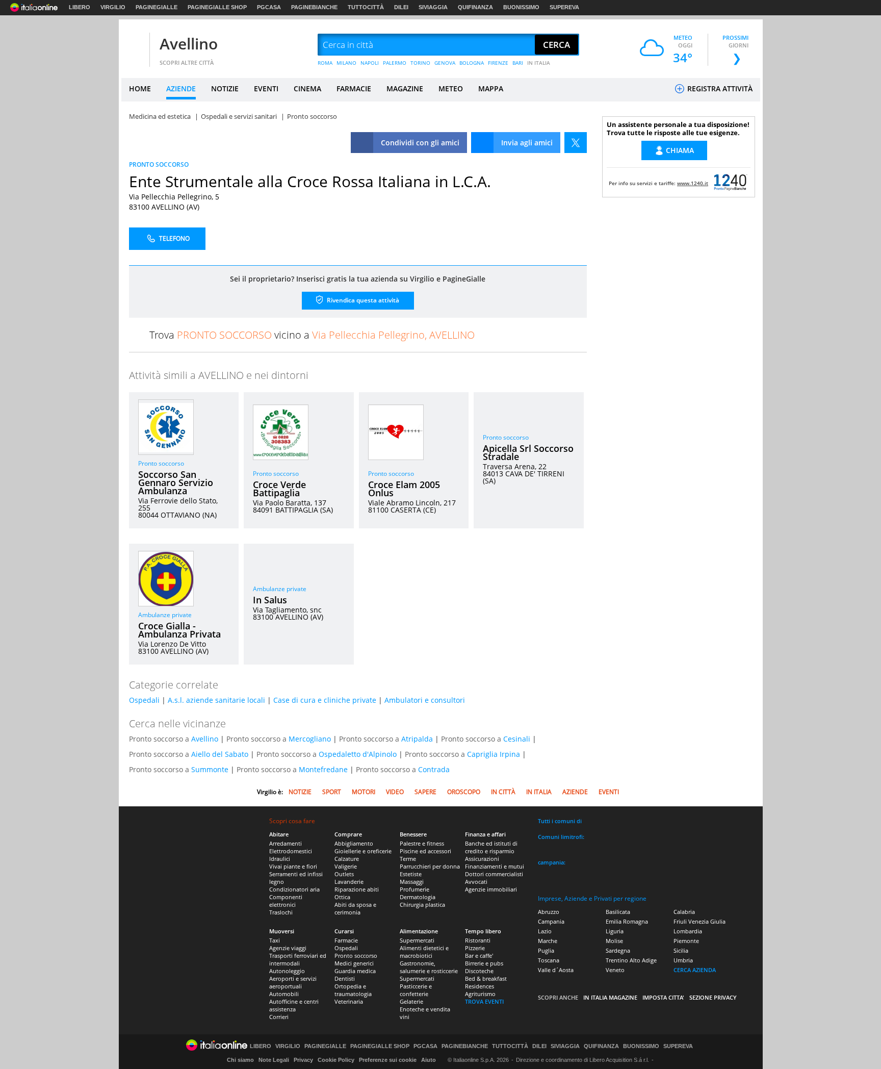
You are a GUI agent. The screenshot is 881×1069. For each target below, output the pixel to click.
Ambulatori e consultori (424, 700)
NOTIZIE (225, 88)
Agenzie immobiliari (491, 889)
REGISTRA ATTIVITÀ (719, 88)
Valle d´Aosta (556, 970)
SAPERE (425, 791)
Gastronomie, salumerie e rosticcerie (429, 967)
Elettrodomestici (290, 851)
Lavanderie (349, 881)
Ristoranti (477, 940)
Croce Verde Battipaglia (279, 488)
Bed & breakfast (486, 978)
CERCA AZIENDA (694, 970)
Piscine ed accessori (425, 851)
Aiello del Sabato (219, 754)
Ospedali (144, 700)
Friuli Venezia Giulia (699, 921)
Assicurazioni (482, 858)
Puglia (546, 950)
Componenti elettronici (285, 900)
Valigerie (345, 866)
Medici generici (354, 963)
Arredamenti (285, 843)
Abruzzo (548, 911)
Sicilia (680, 950)
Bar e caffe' (479, 955)
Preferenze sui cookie (388, 1060)
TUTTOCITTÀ (366, 7)
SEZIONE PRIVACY (713, 997)
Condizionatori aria (294, 889)
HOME (140, 88)
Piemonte (686, 941)
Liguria (615, 931)
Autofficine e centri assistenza (294, 1005)
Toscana (548, 960)
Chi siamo (240, 1060)
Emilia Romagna (627, 921)
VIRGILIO (112, 7)
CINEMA (307, 88)
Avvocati (476, 881)
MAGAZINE (404, 88)
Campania (551, 921)
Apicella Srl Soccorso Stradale (528, 452)
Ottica (342, 897)
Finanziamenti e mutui (494, 866)
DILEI (401, 7)
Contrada (434, 769)
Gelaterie (411, 1001)
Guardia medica (355, 971)
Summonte (209, 769)
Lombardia (687, 931)
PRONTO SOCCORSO (159, 164)
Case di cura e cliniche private (324, 700)
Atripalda (417, 739)
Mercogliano (310, 739)
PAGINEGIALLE (156, 7)
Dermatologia (417, 897)
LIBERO (79, 7)
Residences (479, 986)
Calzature (346, 858)
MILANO (346, 62)
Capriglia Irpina (493, 754)
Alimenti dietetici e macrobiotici (424, 951)
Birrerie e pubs (484, 963)
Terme (408, 858)
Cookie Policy (336, 1060)
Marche (547, 941)
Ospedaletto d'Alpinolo (358, 754)
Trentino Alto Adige (631, 960)
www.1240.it (692, 183)
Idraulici (279, 858)
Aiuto (428, 1060)
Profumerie (414, 889)
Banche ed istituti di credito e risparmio (491, 847)
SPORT (331, 791)
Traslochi (281, 912)
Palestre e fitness (422, 843)
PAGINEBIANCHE (314, 7)
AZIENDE (181, 88)
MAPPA (490, 88)
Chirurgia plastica (422, 904)
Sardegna (618, 950)
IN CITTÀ (503, 791)
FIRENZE (498, 62)
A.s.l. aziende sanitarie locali (216, 700)
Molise (614, 941)
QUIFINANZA (475, 7)
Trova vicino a (312, 335)
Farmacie (346, 940)
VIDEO (395, 791)
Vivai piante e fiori (293, 866)
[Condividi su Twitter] (575, 142)
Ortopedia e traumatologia (353, 990)
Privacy (303, 1060)
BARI (517, 62)
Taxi (274, 940)
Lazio (545, 931)
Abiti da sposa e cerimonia (355, 908)
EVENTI (266, 88)
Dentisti (344, 978)
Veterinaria (348, 1001)
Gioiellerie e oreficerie (363, 851)
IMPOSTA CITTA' (663, 997)
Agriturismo (480, 994)
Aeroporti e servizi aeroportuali (293, 982)
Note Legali (273, 1060)
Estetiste (411, 874)
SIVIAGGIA (433, 7)
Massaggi (412, 881)
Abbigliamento (353, 843)
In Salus (270, 600)
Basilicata (618, 911)
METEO (450, 88)
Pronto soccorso (161, 463)
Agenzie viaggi (287, 948)
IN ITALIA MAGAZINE (610, 997)
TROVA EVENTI (484, 1001)
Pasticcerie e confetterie (416, 990)
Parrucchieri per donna (430, 866)
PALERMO (394, 62)
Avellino (189, 43)
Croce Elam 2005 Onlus (404, 488)
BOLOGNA (471, 62)
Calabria (684, 911)
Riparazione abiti (356, 889)
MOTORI (363, 791)
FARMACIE (353, 88)
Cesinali (516, 739)
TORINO (420, 62)
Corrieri (279, 1017)
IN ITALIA (538, 62)
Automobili (284, 994)
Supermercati (417, 940)
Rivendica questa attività (362, 300)
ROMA (325, 62)
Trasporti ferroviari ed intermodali (297, 959)
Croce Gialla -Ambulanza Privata (179, 630)
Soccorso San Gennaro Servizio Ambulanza (175, 482)
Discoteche (479, 971)
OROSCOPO (463, 791)
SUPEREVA (564, 7)
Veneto (615, 970)
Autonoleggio (287, 971)
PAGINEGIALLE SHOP (217, 7)
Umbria (683, 960)
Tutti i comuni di (560, 821)
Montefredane (323, 769)
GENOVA (444, 62)
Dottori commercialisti (494, 874)
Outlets (344, 874)
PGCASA (269, 7)
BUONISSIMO (521, 7)
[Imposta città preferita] (134, 45)
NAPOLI (369, 62)
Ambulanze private (165, 614)
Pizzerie (475, 948)
